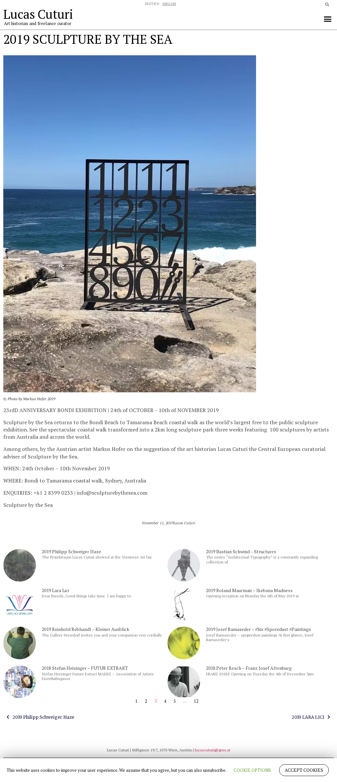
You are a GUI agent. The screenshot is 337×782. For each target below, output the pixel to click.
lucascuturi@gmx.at (212, 749)
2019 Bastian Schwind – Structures (241, 551)
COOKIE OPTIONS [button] (252, 770)
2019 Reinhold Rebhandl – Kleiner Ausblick (85, 629)
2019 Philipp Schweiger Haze (71, 551)
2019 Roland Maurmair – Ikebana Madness (249, 590)
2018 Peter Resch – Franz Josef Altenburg (249, 668)
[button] (327, 19)
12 (196, 701)
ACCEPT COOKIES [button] (304, 770)
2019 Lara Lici (55, 590)
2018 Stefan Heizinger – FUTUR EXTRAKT (85, 668)
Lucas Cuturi (38, 14)
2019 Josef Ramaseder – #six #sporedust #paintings (258, 629)
